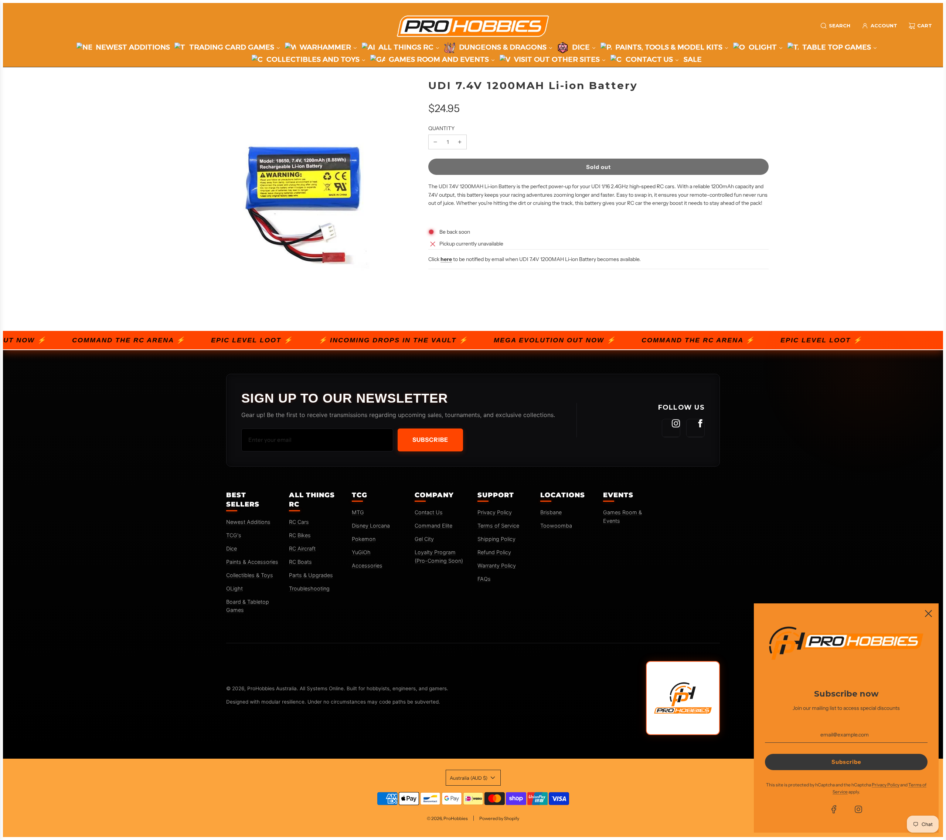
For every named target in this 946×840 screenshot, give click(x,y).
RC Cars (299, 522)
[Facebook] (695, 428)
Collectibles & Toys (249, 575)
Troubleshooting (309, 588)
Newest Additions (248, 522)
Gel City (424, 539)
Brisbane (551, 512)
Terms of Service (498, 525)
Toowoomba (556, 525)
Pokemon (363, 539)
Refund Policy (494, 552)
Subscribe (430, 439)
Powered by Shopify (499, 818)
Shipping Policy (496, 539)
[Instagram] (671, 428)
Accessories (367, 565)
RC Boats (300, 562)
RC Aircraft (302, 548)
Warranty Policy (496, 565)
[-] (435, 142)
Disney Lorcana (371, 525)
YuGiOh (361, 552)
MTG (358, 512)
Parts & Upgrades (311, 575)
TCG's (233, 535)
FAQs (484, 579)
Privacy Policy (494, 512)
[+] (459, 142)
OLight (234, 588)
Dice (231, 548)
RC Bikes (300, 535)
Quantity (441, 128)
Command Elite (433, 525)
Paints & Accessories (252, 562)
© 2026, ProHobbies (447, 818)
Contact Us (429, 512)
